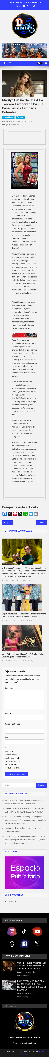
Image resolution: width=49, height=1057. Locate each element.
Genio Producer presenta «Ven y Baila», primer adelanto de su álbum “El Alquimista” (24, 802)
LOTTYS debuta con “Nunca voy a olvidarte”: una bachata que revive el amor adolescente (23, 655)
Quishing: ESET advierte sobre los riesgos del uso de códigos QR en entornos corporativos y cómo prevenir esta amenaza (25, 839)
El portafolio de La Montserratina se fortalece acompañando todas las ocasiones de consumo (9, 523)
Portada (20, 117)
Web (6, 738)
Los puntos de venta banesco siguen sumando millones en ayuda (24, 830)
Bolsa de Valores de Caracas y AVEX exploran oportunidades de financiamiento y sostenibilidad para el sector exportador (25, 820)
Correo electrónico (12, 725)
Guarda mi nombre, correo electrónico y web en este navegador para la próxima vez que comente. (12, 759)
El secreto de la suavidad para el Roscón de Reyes (42, 523)
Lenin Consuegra (25, 121)
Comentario (10, 688)
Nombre (9, 713)
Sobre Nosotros (35, 2)
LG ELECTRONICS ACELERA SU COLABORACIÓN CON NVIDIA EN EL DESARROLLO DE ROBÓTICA (24, 810)
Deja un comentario (11, 125)
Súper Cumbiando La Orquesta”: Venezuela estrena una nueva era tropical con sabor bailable (24, 615)
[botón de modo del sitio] (40, 63)
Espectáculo (8, 117)
